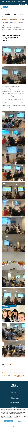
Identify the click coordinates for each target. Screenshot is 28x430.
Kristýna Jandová (6, 19)
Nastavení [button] (14, 426)
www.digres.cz (15, 407)
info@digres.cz (16, 402)
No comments (14, 19)
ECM (10, 366)
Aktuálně (9, 364)
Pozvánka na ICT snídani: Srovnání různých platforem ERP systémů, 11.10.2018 (8, 374)
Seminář (13, 366)
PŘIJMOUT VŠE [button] (9, 421)
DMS (8, 366)
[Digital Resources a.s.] (5, 7)
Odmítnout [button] (20, 421)
